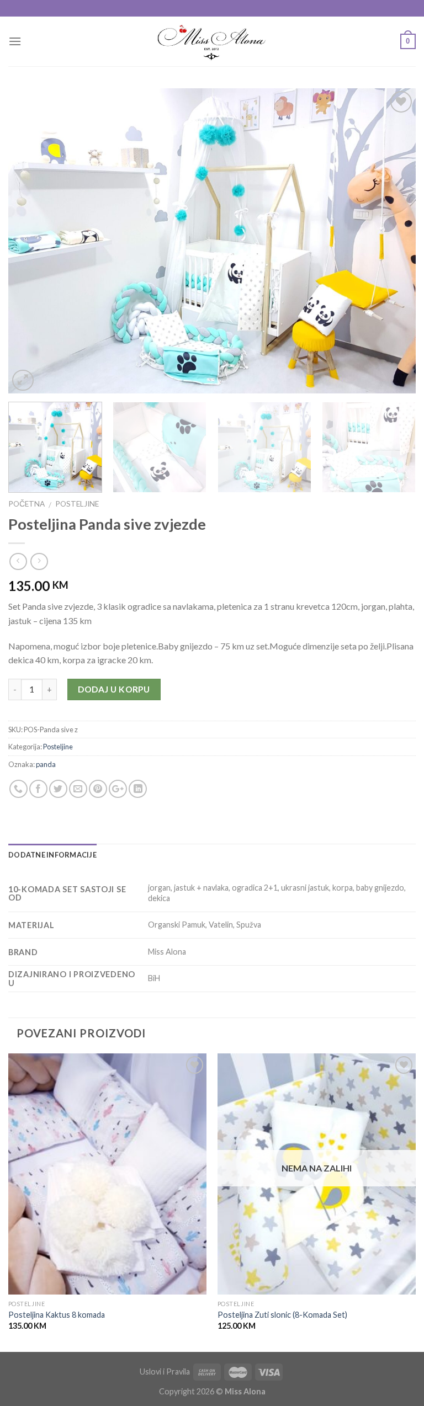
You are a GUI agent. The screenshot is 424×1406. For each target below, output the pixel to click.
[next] (394, 240)
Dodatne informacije (52, 854)
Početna (26, 503)
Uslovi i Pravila (165, 1371)
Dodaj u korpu (114, 689)
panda (46, 764)
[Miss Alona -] (212, 41)
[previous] (30, 240)
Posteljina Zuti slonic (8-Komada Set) (282, 1314)
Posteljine (77, 503)
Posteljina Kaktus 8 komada (56, 1314)
